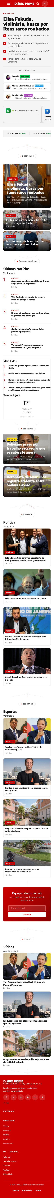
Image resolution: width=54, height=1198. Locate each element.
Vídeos (6, 1126)
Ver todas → (9, 273)
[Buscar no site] (38, 4)
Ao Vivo (6, 1139)
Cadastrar (27, 914)
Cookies (38, 1190)
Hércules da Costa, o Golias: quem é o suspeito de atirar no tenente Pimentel (29, 381)
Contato (6, 1170)
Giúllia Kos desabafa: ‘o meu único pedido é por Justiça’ (27, 330)
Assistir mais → (10, 951)
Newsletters (8, 1143)
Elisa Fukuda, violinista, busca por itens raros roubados (26, 24)
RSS (7, 1103)
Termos (16, 1190)
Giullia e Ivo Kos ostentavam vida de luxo (26, 373)
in (35, 1097)
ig (20, 1097)
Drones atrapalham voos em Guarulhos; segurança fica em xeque (30, 314)
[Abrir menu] (9, 4)
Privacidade (8, 1174)
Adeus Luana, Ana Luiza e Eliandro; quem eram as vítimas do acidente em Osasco (29, 388)
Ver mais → (8, 526)
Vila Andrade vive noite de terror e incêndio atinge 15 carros (28, 298)
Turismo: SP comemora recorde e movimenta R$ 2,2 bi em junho (27, 346)
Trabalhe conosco (10, 1161)
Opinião (6, 1135)
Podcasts (7, 1130)
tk (42, 1097)
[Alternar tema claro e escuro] (45, 4)
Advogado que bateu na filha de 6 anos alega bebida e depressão (30, 282)
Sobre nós (7, 1157)
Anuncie (6, 1165)
